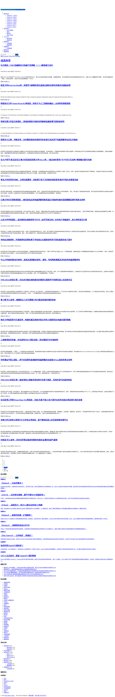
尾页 (5, 469)
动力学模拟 (10, 30)
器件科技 (9, 38)
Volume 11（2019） (12, 22)
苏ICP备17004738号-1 (40, 695)
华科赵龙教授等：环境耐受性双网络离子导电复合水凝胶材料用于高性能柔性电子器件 (36, 240)
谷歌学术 (6, 692)
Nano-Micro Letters (20, 9)
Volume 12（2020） (12, 20)
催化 (8, 31)
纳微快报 (6, 51)
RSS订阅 (14, 56)
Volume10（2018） (12, 23)
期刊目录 (6, 13)
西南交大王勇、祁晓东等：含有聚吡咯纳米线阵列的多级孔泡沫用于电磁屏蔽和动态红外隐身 (39, 140)
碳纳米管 (6, 597)
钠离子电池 (7, 590)
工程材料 (9, 43)
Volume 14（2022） (12, 17)
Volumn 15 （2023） (12, 15)
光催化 (6, 585)
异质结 (6, 595)
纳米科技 (9, 40)
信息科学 (6, 36)
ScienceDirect (7, 686)
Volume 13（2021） (12, 18)
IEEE (5, 679)
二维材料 (6, 636)
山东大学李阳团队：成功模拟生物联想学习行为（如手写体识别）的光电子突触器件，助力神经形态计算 (44, 220)
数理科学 (6, 50)
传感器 (6, 628)
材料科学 (6, 41)
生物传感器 (7, 634)
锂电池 (6, 613)
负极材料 (6, 603)
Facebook (5, 56)
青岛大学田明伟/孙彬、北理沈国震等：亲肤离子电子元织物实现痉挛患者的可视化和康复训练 (39, 180)
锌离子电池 (7, 609)
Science (6, 685)
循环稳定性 (7, 611)
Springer (6, 689)
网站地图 (30, 695)
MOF (5, 605)
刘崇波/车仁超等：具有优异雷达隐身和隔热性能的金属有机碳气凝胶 (29, 440)
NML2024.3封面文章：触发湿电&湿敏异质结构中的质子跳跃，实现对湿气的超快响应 (36, 380)
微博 (2, 56)
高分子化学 (10, 35)
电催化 (6, 598)
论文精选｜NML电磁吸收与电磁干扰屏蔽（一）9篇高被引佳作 (27, 65)
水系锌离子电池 (8, 618)
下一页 (6, 467)
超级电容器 (7, 582)
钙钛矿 (6, 593)
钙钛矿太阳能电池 (9, 600)
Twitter (10, 56)
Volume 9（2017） (12, 25)
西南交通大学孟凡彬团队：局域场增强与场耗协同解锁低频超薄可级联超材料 (32, 121)
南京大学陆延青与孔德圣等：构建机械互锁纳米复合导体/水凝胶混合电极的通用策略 (36, 320)
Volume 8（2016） (12, 27)
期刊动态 (6, 660)
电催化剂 (6, 626)
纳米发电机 (7, 606)
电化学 (9, 33)
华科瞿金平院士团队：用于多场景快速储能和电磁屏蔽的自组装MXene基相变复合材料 (36, 360)
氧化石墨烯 (7, 619)
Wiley (5, 691)
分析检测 (9, 48)
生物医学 (6, 46)
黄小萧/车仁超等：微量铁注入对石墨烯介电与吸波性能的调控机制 (28, 300)
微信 (19, 56)
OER (5, 629)
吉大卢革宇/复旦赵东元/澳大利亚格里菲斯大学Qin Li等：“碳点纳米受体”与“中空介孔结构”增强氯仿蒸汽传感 (46, 160)
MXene (6, 589)
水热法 (6, 601)
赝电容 (6, 623)
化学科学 (6, 28)
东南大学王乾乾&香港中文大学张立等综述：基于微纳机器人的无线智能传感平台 (34, 420)
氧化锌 (6, 632)
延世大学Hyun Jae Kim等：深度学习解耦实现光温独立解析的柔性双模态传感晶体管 (36, 85)
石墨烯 (6, 584)
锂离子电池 (7, 587)
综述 (5, 616)
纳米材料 (6, 608)
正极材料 (6, 631)
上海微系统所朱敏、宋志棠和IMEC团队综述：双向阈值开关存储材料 (29, 340)
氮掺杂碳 (6, 639)
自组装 (6, 621)
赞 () (7, 81)
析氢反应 (6, 637)
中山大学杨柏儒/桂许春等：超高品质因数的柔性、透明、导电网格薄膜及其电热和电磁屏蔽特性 (40, 260)
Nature (5, 682)
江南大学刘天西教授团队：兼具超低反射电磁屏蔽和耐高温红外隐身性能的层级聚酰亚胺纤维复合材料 (43, 200)
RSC (5, 683)
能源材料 (9, 45)
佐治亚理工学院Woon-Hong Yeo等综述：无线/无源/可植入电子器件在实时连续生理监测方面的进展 (41, 400)
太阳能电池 (7, 592)
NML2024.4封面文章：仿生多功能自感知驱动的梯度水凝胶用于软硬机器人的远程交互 (36, 280)
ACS (5, 678)
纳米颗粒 (6, 624)
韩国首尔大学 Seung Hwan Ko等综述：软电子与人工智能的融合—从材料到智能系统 (35, 103)
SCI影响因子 (7, 688)
